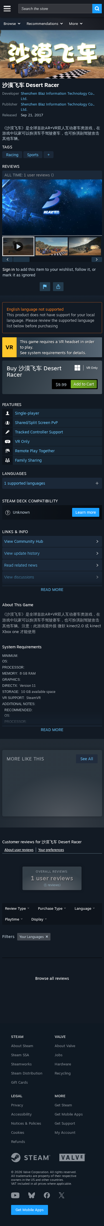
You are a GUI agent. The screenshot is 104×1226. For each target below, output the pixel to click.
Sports (33, 154)
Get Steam (63, 1105)
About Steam (22, 1045)
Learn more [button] (85, 512)
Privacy (17, 1105)
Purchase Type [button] (50, 908)
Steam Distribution (26, 1073)
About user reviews (19, 850)
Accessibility (21, 1114)
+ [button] (48, 154)
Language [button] (83, 908)
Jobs (58, 1055)
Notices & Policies (26, 1123)
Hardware (63, 1064)
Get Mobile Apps (30, 1209)
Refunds (18, 1141)
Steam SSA (20, 1055)
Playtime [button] (12, 919)
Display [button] (37, 919)
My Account (65, 1132)
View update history (22, 553)
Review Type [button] (15, 908)
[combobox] (55, 8)
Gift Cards (19, 1082)
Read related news (20, 565)
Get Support (65, 1123)
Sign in (8, 269)
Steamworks (21, 1064)
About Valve (65, 1045)
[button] (12, 23)
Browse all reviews (52, 978)
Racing (12, 154)
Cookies (17, 1132)
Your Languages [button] (31, 937)
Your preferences (51, 850)
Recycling (63, 1073)
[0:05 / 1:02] (52, 207)
